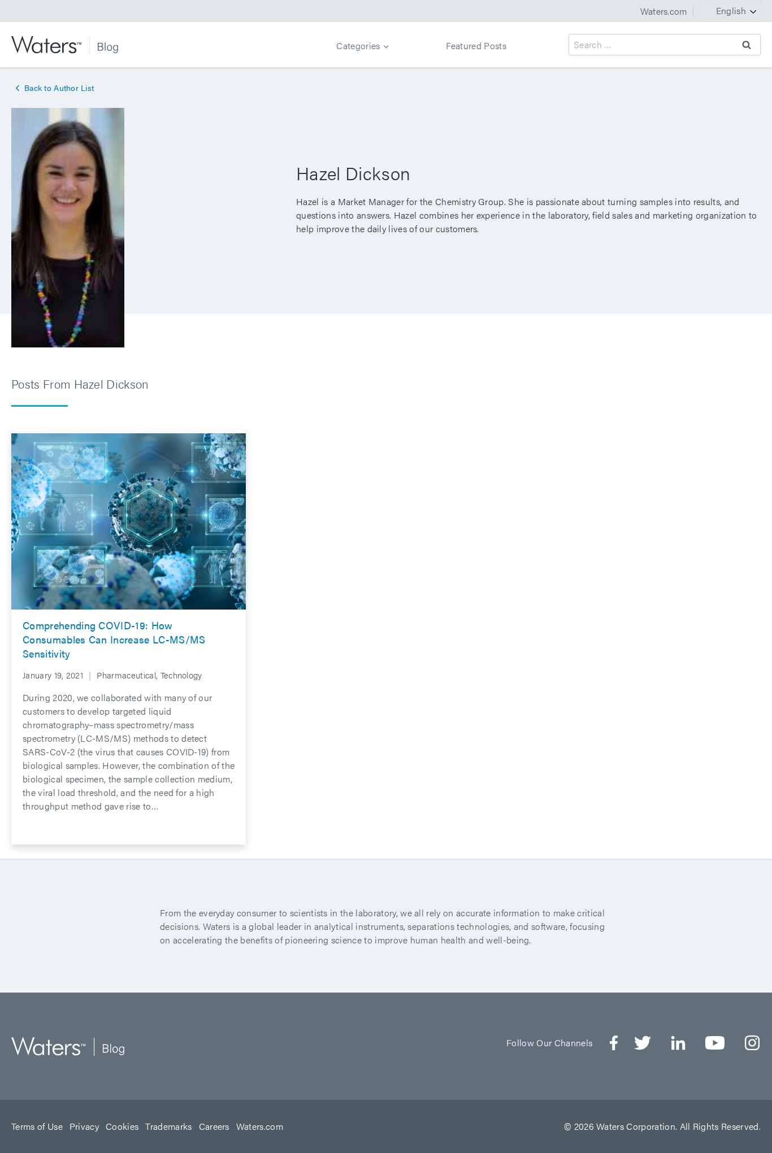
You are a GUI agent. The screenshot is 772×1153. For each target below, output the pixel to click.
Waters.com (663, 11)
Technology (181, 675)
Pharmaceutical (126, 675)
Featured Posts (476, 45)
